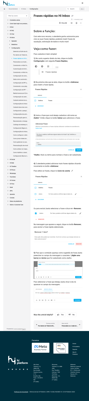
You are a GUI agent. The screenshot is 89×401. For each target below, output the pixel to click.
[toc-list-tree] (71, 23)
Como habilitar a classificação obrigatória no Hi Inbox (20, 152)
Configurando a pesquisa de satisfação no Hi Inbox (20, 110)
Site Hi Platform (75, 353)
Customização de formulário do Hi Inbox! (20, 69)
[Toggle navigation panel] (30, 18)
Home (74, 343)
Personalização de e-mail (20, 145)
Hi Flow (12, 184)
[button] (76, 9)
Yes (62, 315)
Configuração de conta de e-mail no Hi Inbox (20, 76)
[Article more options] (80, 23)
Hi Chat (12, 34)
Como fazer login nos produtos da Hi (19, 23)
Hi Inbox (23, 9)
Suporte (75, 349)
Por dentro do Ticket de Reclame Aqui (20, 55)
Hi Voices (12, 180)
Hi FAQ (12, 30)
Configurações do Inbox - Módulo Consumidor (20, 131)
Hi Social (12, 159)
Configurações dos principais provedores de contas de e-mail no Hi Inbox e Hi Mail (20, 114)
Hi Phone (12, 170)
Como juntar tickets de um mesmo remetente (20, 138)
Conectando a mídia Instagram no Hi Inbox (20, 72)
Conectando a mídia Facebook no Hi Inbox (20, 65)
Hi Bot (11, 27)
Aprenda (12, 194)
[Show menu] (82, 3)
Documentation (13, 9)
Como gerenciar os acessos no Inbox (20, 142)
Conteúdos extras (15, 20)
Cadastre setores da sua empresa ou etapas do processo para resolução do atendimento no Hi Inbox (20, 100)
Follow (64, 23)
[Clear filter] (26, 16)
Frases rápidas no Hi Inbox (20, 58)
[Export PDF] (76, 23)
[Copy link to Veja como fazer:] (60, 49)
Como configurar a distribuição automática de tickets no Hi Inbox (20, 135)
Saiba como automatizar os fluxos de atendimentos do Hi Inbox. (20, 79)
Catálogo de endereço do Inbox (20, 124)
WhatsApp (13, 173)
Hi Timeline (13, 166)
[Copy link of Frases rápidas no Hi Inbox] (72, 16)
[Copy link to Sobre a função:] (59, 31)
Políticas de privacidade (21, 392)
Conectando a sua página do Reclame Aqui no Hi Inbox (20, 86)
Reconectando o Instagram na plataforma (20, 121)
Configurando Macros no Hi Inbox (20, 156)
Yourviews (13, 177)
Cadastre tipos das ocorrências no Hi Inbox (20, 107)
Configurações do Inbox (20, 103)
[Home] (9, 3)
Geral (11, 187)
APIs (11, 191)
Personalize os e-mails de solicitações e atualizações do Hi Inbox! (20, 62)
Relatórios (14, 44)
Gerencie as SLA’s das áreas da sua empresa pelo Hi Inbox (20, 51)
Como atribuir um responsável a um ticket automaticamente (20, 149)
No (74, 315)
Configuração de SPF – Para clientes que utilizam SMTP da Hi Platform (20, 90)
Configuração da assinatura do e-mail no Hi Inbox (20, 97)
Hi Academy (76, 346)
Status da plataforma (16, 201)
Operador (14, 41)
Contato (12, 198)
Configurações (34, 9)
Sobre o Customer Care (16, 205)
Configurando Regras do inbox (20, 128)
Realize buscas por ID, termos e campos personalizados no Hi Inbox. (20, 93)
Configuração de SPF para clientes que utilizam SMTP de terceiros (20, 83)
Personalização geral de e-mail (20, 117)
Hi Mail (12, 163)
